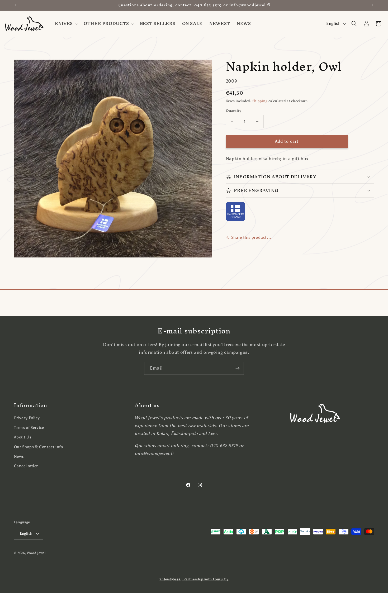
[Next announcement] (372, 5)
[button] (66, 24)
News (19, 456)
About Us (23, 437)
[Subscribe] (237, 368)
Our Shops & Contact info (38, 446)
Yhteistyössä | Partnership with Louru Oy (193, 579)
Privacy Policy (27, 417)
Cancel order (26, 465)
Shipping (260, 101)
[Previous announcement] (15, 5)
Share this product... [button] (251, 237)
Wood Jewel (36, 553)
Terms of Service (29, 427)
